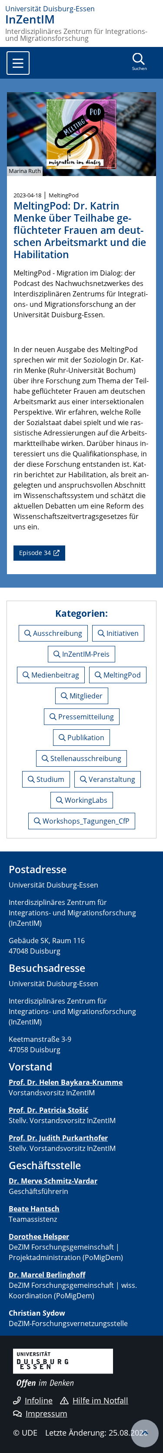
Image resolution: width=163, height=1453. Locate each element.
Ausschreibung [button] (56, 633)
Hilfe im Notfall (100, 1400)
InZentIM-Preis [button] (85, 654)
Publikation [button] (85, 737)
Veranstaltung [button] (111, 779)
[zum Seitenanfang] (145, 1433)
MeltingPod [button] (121, 675)
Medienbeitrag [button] (54, 675)
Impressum (46, 1413)
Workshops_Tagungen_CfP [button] (85, 821)
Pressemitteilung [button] (85, 717)
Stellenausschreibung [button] (85, 758)
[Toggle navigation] (18, 63)
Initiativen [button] (122, 633)
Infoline (39, 1400)
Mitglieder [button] (85, 696)
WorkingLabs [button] (85, 800)
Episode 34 (35, 553)
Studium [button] (49, 779)
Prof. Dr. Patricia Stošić (48, 1110)
